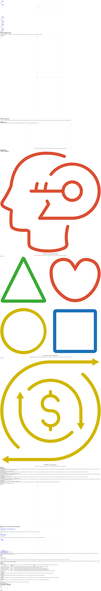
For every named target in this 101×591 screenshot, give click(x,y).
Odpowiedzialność (3, 534)
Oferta (2, 1)
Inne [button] (0, 580)
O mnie (3, 16)
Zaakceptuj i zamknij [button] (3, 582)
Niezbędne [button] (1, 562)
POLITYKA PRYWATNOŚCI (4, 552)
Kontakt (3, 25)
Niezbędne (2, 563)
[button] (50, 19)
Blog (2, 17)
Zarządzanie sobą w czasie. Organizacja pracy (7, 528)
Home (2, 4)
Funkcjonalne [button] (2, 571)
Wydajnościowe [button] (2, 573)
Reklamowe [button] (1, 578)
